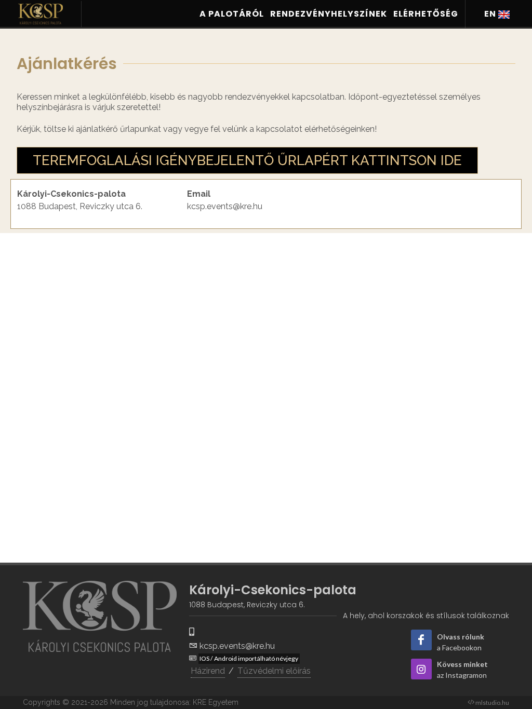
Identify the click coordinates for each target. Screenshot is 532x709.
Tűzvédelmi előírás (274, 671)
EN (491, 14)
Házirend (208, 671)
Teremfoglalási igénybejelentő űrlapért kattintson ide (247, 160)
